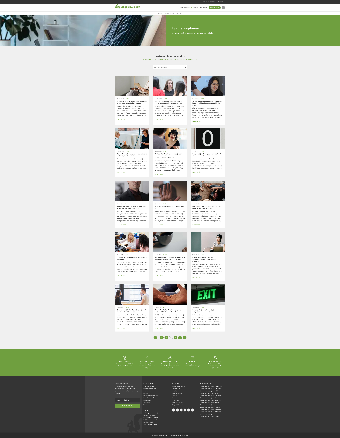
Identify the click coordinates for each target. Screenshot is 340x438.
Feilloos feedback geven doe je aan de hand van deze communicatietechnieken (169, 156)
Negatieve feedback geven (151, 419)
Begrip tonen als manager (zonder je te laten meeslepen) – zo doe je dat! (170, 258)
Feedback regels (148, 422)
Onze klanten (176, 391)
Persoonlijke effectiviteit (150, 395)
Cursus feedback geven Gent (209, 398)
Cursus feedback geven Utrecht (209, 414)
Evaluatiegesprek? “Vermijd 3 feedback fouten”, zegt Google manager (204, 259)
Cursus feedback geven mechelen (210, 409)
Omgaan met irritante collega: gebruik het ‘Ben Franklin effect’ (132, 311)
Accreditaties (176, 388)
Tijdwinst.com (163, 435)
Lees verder (121, 119)
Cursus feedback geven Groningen (210, 400)
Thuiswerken (147, 404)
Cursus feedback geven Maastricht (210, 407)
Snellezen (146, 393)
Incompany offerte (209, 2)
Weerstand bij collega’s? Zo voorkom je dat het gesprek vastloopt (131, 207)
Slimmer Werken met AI (150, 388)
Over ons (221, 2)
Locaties (174, 395)
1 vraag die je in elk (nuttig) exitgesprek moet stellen (203, 311)
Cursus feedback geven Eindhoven (210, 395)
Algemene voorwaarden (179, 386)
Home (160, 13)
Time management (149, 386)
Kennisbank (203, 7)
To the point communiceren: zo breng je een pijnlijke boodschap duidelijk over (207, 103)
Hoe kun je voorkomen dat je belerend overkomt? (132, 258)
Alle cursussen (185, 7)
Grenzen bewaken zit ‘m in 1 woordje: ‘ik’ (169, 207)
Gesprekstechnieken (149, 391)
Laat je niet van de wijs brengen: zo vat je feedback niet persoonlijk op (168, 102)
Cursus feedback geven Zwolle (209, 416)
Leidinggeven (147, 400)
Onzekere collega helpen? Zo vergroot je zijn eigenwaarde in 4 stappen (132, 102)
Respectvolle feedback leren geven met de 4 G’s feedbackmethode (168, 311)
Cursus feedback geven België (209, 391)
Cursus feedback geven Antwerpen (210, 388)
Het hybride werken (149, 398)
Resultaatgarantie (177, 402)
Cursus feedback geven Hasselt (210, 402)
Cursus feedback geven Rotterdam (210, 411)
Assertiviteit (147, 402)
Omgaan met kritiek (149, 415)
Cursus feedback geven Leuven (209, 404)
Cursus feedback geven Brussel (209, 393)
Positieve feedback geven (151, 417)
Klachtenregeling (177, 393)
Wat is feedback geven (150, 424)
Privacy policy (176, 400)
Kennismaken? (214, 7)
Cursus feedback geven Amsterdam (211, 386)
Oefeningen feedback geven (151, 413)
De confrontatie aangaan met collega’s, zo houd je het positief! (132, 155)
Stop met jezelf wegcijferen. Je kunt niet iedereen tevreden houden (206, 155)
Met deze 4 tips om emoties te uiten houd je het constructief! (206, 207)
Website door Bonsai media (179, 435)
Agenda (195, 7)
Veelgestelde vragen (178, 404)
